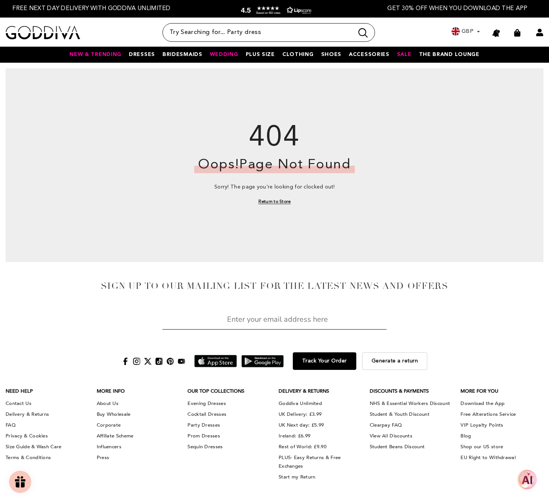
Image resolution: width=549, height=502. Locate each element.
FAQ (11, 425)
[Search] (268, 32)
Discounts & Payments (399, 391)
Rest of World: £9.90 (302, 446)
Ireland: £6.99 (294, 436)
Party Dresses (203, 425)
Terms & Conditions (28, 457)
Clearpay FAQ (386, 425)
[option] (91, 9)
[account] (539, 32)
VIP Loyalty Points (481, 425)
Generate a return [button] (395, 361)
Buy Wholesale (114, 414)
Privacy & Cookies (27, 436)
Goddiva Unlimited (300, 403)
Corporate (109, 425)
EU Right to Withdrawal (488, 457)
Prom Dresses (203, 436)
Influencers (109, 446)
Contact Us (18, 403)
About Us (107, 403)
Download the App (482, 403)
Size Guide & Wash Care (34, 446)
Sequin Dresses (205, 446)
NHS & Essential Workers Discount (410, 403)
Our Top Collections (215, 391)
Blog (465, 436)
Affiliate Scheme (115, 436)
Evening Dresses (206, 403)
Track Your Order (324, 361)
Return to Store (274, 202)
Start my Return (297, 477)
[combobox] (258, 32)
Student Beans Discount (397, 446)
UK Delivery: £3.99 (300, 414)
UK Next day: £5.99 (301, 425)
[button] (274, 10)
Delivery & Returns (27, 414)
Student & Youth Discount (399, 414)
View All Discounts (391, 436)
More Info (111, 391)
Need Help (19, 391)
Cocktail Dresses (206, 414)
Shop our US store (481, 446)
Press (103, 457)
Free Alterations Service (488, 414)
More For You (479, 391)
